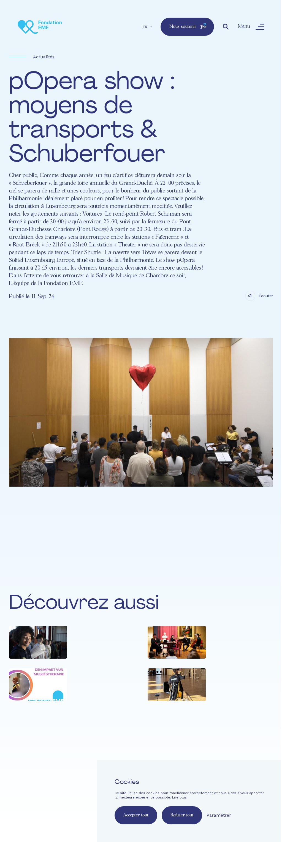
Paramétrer (219, 815)
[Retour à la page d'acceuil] (40, 26)
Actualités (44, 56)
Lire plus (179, 797)
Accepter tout (135, 815)
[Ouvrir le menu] (260, 26)
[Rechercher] (226, 27)
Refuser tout (181, 815)
